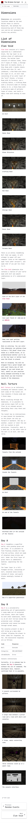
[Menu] (25, 2)
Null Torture (6, 387)
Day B (3, 608)
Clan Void (4, 49)
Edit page (7, 797)
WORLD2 (7, 320)
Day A (3, 544)
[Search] (22, 2)
